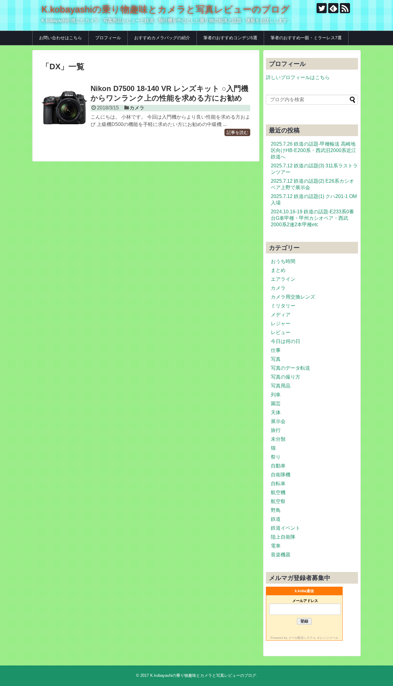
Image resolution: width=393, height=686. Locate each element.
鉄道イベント (285, 528)
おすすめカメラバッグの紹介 (162, 37)
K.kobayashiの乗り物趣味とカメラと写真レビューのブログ (165, 9)
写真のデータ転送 (290, 368)
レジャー (280, 323)
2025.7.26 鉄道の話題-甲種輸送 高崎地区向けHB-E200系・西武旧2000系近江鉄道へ (313, 150)
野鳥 (276, 510)
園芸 (276, 403)
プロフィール (108, 37)
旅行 (276, 430)
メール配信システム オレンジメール (313, 637)
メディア (280, 314)
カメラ (137, 107)
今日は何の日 (285, 341)
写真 (276, 359)
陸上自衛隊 (283, 536)
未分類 (278, 439)
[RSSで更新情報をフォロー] (345, 8)
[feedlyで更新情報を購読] (333, 8)
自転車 (278, 483)
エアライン (283, 279)
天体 (276, 412)
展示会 (278, 421)
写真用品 (280, 385)
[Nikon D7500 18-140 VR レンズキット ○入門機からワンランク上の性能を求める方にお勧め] (64, 108)
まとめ (278, 270)
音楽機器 (280, 554)
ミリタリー (283, 305)
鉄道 (276, 519)
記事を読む (237, 132)
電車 (276, 545)
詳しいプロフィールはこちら (298, 77)
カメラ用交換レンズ (293, 296)
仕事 (276, 350)
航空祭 (278, 501)
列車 (276, 394)
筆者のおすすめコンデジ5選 (230, 37)
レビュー (280, 332)
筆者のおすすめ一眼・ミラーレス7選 (306, 37)
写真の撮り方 (285, 376)
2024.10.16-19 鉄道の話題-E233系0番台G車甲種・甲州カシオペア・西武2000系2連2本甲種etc (312, 218)
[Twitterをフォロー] (322, 8)
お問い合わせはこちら (60, 37)
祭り (276, 456)
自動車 (278, 465)
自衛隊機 (280, 474)
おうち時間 (283, 261)
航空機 (278, 492)
